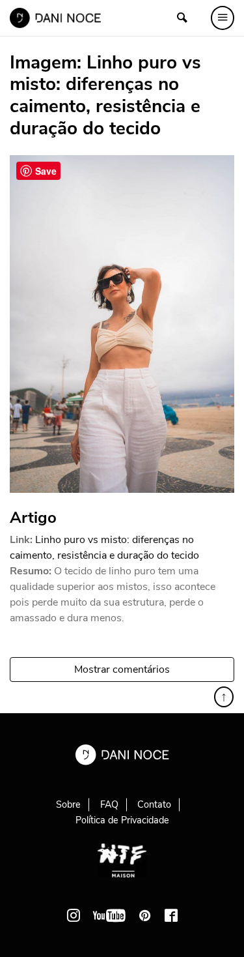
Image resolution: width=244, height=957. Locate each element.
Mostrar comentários (122, 669)
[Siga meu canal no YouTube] (109, 915)
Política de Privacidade (122, 820)
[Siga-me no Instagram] (73, 915)
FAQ (109, 804)
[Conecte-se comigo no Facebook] (171, 915)
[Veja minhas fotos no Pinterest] (145, 915)
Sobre (68, 804)
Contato (154, 804)
